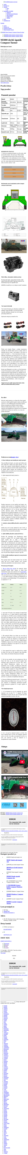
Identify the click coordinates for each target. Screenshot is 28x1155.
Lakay (5, 4)
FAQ (5, 19)
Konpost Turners (7, 28)
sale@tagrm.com (8, 934)
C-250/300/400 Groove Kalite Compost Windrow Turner (14, 886)
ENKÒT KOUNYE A (6, 941)
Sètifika (8, 18)
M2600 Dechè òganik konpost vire (14, 814)
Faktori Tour (9, 16)
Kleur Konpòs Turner (9, 29)
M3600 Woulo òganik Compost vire (14, 812)
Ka (7, 9)
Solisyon (9, 12)
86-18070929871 (8, 929)
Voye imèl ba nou (5, 82)
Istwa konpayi (10, 15)
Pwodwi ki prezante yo (9, 912)
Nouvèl (5, 7)
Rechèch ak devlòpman (12, 13)
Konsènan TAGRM (8, 11)
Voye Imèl (3, 953)
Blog (8, 8)
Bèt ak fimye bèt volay (9, 568)
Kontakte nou (7, 20)
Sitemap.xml (6, 911)
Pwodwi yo (6, 5)
